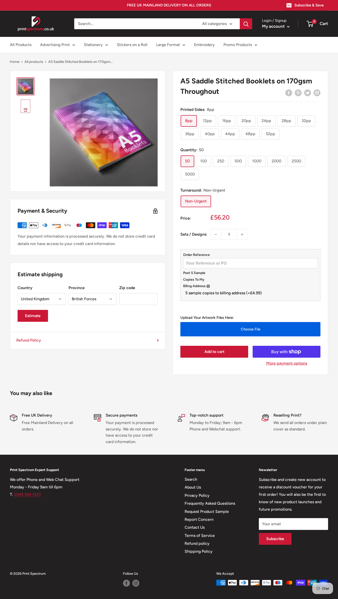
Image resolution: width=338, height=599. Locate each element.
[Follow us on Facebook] (126, 583)
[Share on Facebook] (288, 92)
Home (15, 62)
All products (33, 62)
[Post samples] (208, 286)
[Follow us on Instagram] (135, 583)
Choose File (250, 329)
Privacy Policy (197, 495)
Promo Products (237, 44)
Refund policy (197, 543)
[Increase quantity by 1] (242, 234)
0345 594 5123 (27, 494)
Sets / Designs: (193, 234)
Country (25, 287)
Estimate (33, 315)
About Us (193, 487)
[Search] (246, 23)
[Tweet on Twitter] (307, 92)
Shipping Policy (199, 551)
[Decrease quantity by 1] (216, 234)
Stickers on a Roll (132, 44)
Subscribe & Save (309, 5)
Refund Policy (28, 340)
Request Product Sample (207, 511)
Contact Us (195, 527)
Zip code (127, 287)
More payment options (286, 363)
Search (191, 479)
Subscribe (275, 538)
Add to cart (214, 351)
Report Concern (199, 519)
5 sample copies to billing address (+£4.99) (223, 293)
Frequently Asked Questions (210, 503)
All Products (20, 44)
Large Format (168, 44)
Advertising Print (55, 44)
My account (274, 26)
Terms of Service (200, 535)
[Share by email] (317, 92)
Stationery (93, 44)
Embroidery (204, 44)
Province (77, 287)
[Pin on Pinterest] (298, 92)
